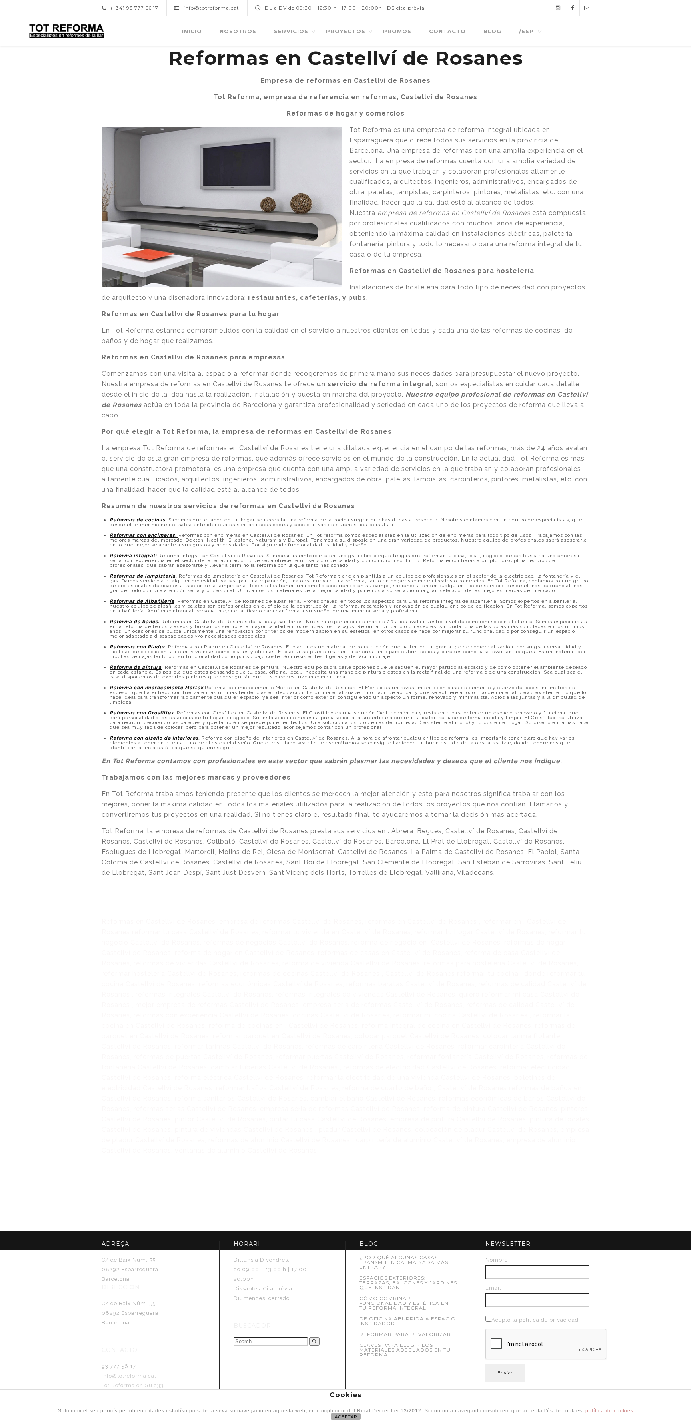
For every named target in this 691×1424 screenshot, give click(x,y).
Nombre (496, 1260)
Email (493, 1288)
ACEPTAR (346, 1416)
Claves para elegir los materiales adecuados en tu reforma (405, 1350)
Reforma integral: (134, 555)
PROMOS (397, 31)
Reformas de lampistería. (144, 576)
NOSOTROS (238, 31)
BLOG (492, 31)
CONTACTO (447, 31)
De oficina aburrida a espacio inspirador (407, 1321)
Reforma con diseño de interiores (154, 738)
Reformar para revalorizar (405, 1334)
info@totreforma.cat (129, 1376)
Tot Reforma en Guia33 (133, 1385)
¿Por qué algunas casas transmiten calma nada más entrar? (403, 1262)
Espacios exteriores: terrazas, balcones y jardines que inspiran (408, 1282)
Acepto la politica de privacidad (535, 1320)
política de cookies (609, 1411)
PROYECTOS (345, 31)
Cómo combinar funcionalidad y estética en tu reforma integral (404, 1303)
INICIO (192, 31)
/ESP (526, 31)
